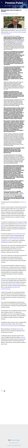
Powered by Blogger (15, 440)
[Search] (26, 3)
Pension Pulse (14, 2)
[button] (26, 10)
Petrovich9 (17, 442)
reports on (19, 329)
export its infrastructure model (18, 233)
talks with (23, 337)
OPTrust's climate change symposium (9, 325)
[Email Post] (4, 391)
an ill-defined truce (19, 42)
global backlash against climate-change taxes (11, 283)
